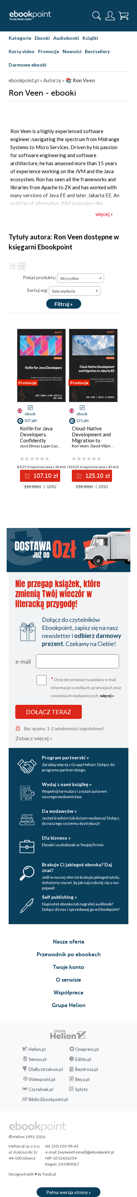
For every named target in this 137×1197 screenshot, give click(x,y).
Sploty (81, 1089)
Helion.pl (37, 1049)
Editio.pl (83, 1059)
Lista (13, 266)
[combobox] (80, 278)
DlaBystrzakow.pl (46, 1069)
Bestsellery (97, 51)
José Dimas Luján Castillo (42, 445)
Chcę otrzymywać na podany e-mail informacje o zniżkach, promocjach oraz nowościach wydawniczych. (86, 687)
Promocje (48, 51)
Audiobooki (66, 38)
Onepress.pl (87, 1049)
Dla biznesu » (56, 838)
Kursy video (22, 51)
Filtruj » (64, 304)
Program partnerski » (65, 757)
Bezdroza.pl (86, 1069)
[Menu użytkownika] (110, 15)
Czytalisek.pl (41, 1089)
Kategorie (20, 38)
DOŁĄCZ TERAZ (48, 712)
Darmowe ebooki (28, 65)
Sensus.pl (38, 1059)
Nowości (72, 51)
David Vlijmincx (104, 445)
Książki (90, 38)
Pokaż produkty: (40, 277)
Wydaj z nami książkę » (66, 784)
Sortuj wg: (37, 290)
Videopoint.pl (42, 1079)
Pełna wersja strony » (68, 1192)
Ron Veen (80, 445)
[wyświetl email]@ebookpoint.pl (86, 1152)
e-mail (23, 661)
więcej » (107, 695)
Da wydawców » (59, 811)
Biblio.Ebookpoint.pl (48, 1099)
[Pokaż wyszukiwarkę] (97, 16)
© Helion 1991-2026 (27, 1136)
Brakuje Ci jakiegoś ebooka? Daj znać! (77, 867)
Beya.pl (82, 1079)
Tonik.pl (49, 1174)
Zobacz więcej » (33, 738)
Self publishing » (59, 897)
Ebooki (42, 38)
